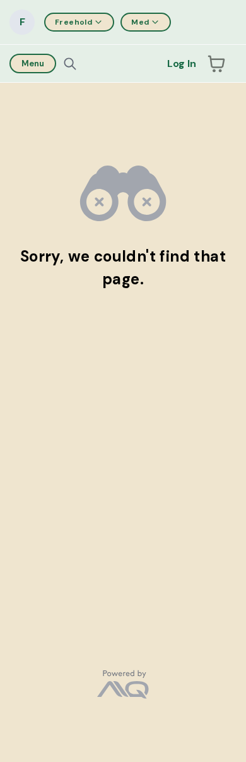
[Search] (70, 63)
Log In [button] (181, 63)
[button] (216, 64)
